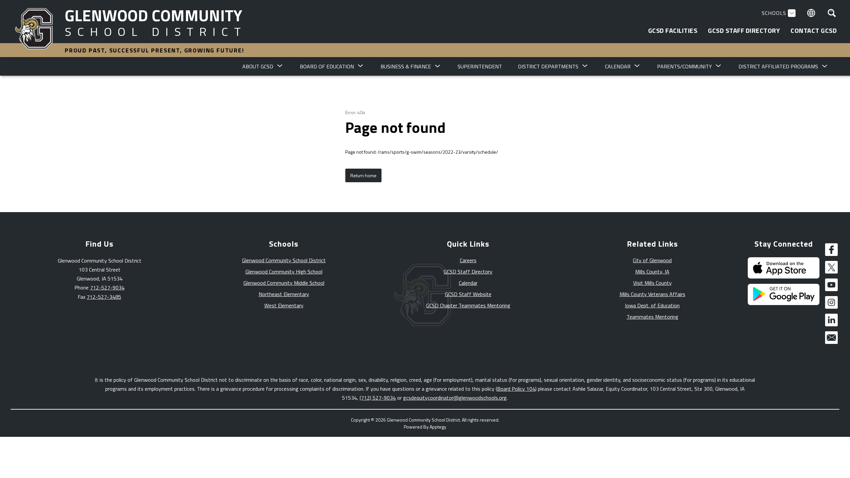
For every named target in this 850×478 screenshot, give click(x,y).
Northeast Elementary (284, 294)
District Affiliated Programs (778, 66)
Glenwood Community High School (283, 272)
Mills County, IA (652, 272)
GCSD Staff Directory (468, 272)
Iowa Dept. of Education (652, 305)
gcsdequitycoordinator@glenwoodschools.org (455, 398)
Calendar (468, 283)
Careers (468, 260)
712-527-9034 (107, 287)
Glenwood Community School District (284, 260)
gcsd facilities (673, 31)
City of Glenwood (652, 260)
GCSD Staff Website (468, 294)
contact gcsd (814, 31)
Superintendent (480, 66)
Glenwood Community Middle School (283, 283)
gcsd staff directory (744, 31)
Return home (363, 175)
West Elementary (283, 305)
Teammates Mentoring (652, 317)
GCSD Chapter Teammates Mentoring (468, 305)
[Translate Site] (811, 13)
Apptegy (438, 426)
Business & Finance (406, 66)
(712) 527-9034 (378, 398)
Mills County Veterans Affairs (652, 294)
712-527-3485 (104, 297)
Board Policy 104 (516, 389)
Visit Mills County (652, 283)
